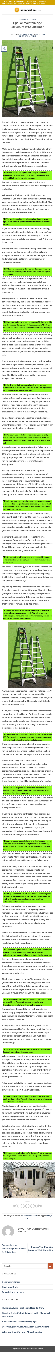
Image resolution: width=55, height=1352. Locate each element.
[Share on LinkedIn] (39, 1206)
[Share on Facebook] (20, 1206)
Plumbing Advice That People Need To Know (23, 1307)
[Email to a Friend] (30, 1206)
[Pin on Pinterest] (35, 1206)
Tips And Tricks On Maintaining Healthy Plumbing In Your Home (26, 1315)
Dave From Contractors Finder (32, 35)
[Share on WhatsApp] (15, 1206)
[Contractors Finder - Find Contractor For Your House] (27, 10)
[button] (3, 10)
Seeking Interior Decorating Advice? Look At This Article (14, 1248)
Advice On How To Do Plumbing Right (19, 1321)
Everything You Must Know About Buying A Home (25, 1326)
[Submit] (50, 1266)
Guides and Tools (10, 1287)
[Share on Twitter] (25, 1206)
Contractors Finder (27, 19)
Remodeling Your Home (13, 1292)
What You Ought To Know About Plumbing (22, 1332)
